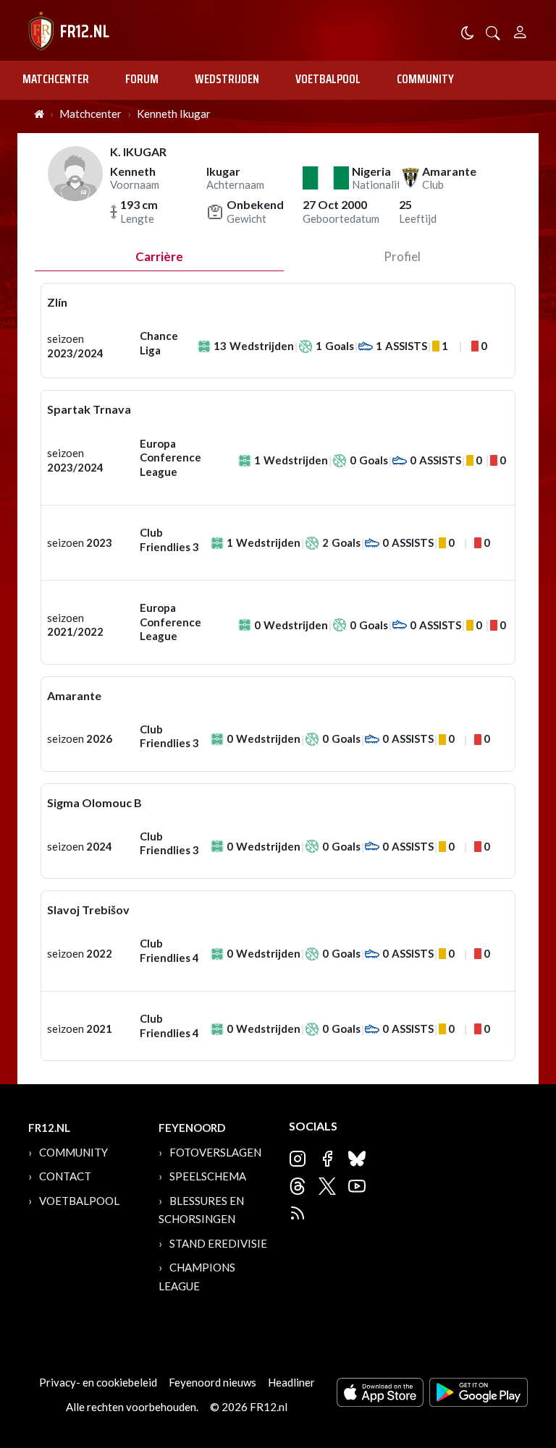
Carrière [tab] (159, 256)
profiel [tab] (402, 256)
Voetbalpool (328, 78)
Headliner (291, 1382)
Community (425, 78)
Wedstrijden (227, 78)
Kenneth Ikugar (174, 113)
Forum (142, 78)
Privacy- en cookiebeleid (98, 1382)
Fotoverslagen (215, 1152)
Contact (65, 1176)
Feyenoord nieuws (212, 1382)
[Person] (520, 30)
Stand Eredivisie (218, 1243)
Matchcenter (55, 78)
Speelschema (207, 1176)
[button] (493, 31)
